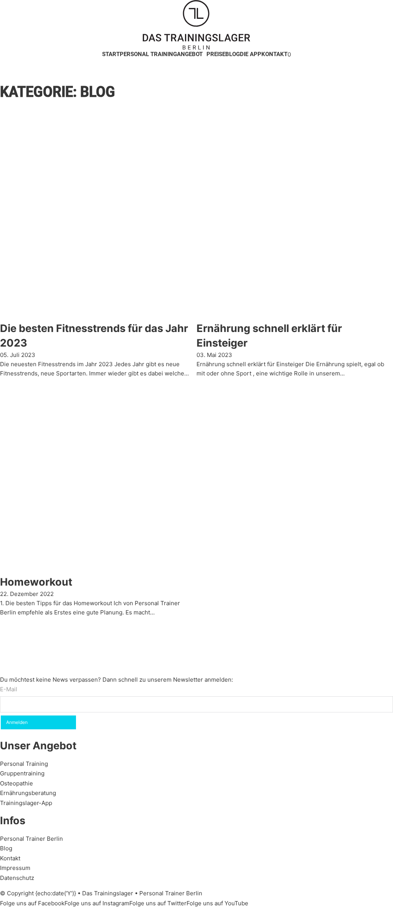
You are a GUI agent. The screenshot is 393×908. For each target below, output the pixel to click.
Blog (232, 54)
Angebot (190, 54)
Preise (215, 54)
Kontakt (274, 54)
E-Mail (8, 689)
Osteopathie (16, 783)
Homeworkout (36, 582)
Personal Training (148, 54)
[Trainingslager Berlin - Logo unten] (52, 645)
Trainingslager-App (26, 803)
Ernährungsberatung (28, 793)
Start (111, 54)
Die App (250, 54)
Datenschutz (17, 877)
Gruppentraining (22, 773)
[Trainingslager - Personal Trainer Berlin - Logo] (196, 25)
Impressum (15, 867)
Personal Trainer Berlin (31, 838)
